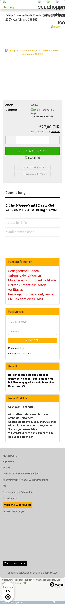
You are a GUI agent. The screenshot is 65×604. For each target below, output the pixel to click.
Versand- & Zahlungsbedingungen (20, 473)
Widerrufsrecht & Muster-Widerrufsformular (25, 480)
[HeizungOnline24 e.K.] (7, 4)
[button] (10, 140)
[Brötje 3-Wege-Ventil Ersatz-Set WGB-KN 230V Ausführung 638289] (32, 52)
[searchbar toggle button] (42, 4)
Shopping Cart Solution (20, 572)
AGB (5, 486)
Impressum (8, 461)
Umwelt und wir (11, 498)
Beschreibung (15, 193)
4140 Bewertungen (11, 602)
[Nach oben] (55, 598)
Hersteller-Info (16, 223)
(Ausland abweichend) (42, 117)
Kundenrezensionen (19, 232)
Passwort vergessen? (19, 353)
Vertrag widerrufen (15, 563)
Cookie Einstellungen (14, 511)
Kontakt (7, 467)
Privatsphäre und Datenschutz (18, 492)
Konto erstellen (16, 348)
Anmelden (32, 340)
